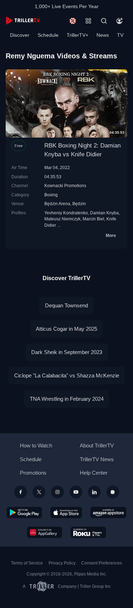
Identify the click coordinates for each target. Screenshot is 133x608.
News (102, 35)
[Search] (104, 21)
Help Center (93, 473)
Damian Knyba (104, 212)
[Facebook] (20, 492)
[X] (39, 492)
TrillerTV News (97, 459)
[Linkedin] (94, 492)
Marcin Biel (93, 218)
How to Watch (36, 445)
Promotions (33, 473)
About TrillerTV (97, 445)
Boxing (51, 194)
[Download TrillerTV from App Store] (66, 512)
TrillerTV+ (77, 35)
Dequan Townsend (66, 305)
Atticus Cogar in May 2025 (66, 329)
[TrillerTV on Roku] (88, 532)
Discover (19, 35)
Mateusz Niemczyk (62, 218)
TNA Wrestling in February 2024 (67, 399)
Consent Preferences (101, 563)
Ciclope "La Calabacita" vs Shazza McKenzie (66, 375)
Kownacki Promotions (65, 185)
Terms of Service (27, 563)
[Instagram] (57, 492)
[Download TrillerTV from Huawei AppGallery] (44, 532)
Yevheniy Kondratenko (66, 212)
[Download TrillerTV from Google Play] (24, 512)
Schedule (48, 35)
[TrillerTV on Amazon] (108, 512)
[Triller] (112, 492)
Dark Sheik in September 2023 (66, 352)
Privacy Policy (62, 563)
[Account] (119, 21)
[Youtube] (76, 492)
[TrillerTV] (23, 20)
